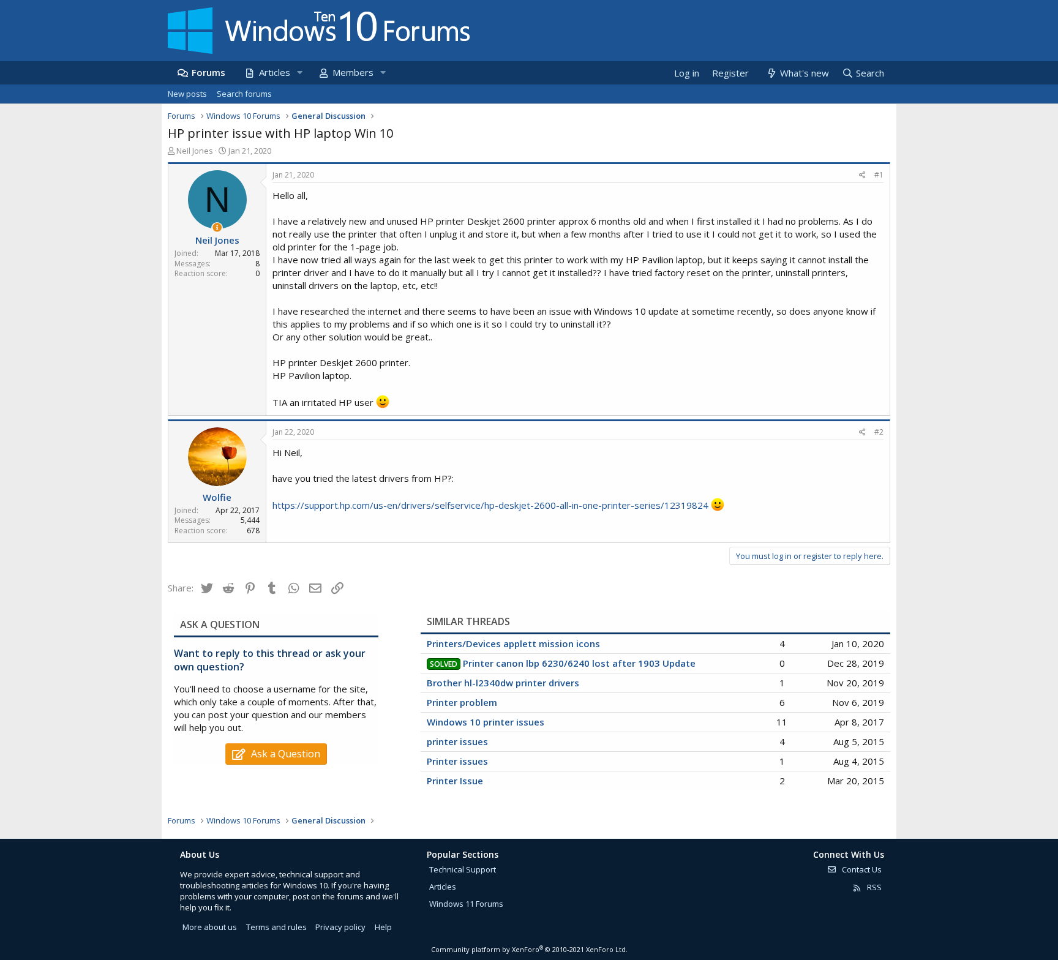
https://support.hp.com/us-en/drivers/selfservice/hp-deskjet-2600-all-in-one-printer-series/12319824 (490, 505)
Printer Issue (455, 780)
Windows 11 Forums (466, 903)
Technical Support (462, 869)
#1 (879, 175)
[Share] (862, 175)
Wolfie (217, 497)
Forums (208, 72)
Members (352, 72)
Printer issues (457, 761)
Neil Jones (194, 150)
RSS (873, 887)
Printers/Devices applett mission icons (513, 643)
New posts (187, 93)
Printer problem (462, 702)
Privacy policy (340, 926)
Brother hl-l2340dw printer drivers (503, 683)
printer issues (457, 741)
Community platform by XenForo (529, 949)
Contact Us (861, 869)
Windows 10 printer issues (485, 722)
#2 (879, 432)
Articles (274, 72)
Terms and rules (276, 926)
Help (383, 926)
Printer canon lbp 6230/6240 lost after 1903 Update (579, 663)
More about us (209, 926)
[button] (299, 72)
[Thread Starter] (217, 227)
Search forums (244, 93)
